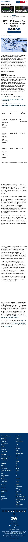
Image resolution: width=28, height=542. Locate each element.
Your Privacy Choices (15, 525)
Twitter (11, 29)
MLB (17, 467)
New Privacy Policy (14, 523)
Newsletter (22, 511)
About (17, 484)
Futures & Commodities (6, 470)
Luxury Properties (19, 441)
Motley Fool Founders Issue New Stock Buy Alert (12, 96)
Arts (2, 499)
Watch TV (22, 1)
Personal (17, 438)
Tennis (17, 475)
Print (16, 29)
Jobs (17, 488)
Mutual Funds (4, 481)
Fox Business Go (19, 504)
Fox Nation (18, 502)
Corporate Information (20, 496)
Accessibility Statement (21, 499)
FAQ (16, 493)
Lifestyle (3, 487)
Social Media (18, 448)
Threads (14, 29)
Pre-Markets (3, 480)
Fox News (18, 501)
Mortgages (3, 438)
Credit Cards (3, 441)
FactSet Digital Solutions (11, 533)
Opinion (18, 478)
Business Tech (19, 451)
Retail (2, 478)
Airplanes (3, 496)
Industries (3, 476)
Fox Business (5, 1)
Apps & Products (19, 506)
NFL (16, 463)
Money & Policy (4, 458)
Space (17, 458)
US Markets (3, 467)
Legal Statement (19, 533)
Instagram (8, 511)
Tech (17, 444)
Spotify (25, 511)
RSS (19, 511)
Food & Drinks (4, 498)
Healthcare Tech (19, 453)
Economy (3, 454)
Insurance (3, 446)
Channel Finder (19, 486)
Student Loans (4, 439)
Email (19, 29)
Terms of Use (18, 489)
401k (2, 448)
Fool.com (9, 35)
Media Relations (19, 494)
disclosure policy (8, 326)
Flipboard (14, 511)
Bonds (2, 471)
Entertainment (4, 490)
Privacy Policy (18, 491)
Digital (17, 447)
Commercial (18, 439)
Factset (13, 532)
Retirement (3, 449)
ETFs (2, 473)
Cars (2, 495)
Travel (2, 493)
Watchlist (3, 485)
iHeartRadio (14, 514)
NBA (17, 465)
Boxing (17, 470)
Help (14, 527)
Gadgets (17, 450)
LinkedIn (17, 511)
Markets (14, 15)
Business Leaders (5, 475)
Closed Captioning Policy (21, 497)
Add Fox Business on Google (14, 31)
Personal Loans (4, 443)
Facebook (9, 29)
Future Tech (18, 455)
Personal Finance (6, 436)
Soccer (17, 471)
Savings (2, 444)
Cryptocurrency (4, 468)
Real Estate (19, 436)
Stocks (2, 465)
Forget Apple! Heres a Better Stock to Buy (11, 103)
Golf (16, 473)
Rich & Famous (4, 491)
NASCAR (17, 468)
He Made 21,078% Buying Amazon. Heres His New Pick (14, 105)
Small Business (4, 460)
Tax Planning (4, 451)
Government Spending (6, 456)
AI (16, 456)
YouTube (11, 511)
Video (17, 481)
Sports (17, 461)
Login (18, 1)
